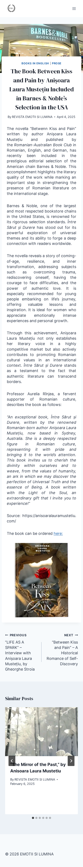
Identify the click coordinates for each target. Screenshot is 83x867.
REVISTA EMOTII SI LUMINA (32, 117)
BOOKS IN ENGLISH (35, 63)
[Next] (71, 761)
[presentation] (41, 731)
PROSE (57, 63)
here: (58, 533)
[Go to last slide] (12, 761)
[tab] (33, 818)
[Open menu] (74, 8)
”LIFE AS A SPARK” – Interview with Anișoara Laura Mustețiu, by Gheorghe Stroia (20, 652)
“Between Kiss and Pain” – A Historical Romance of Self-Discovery (62, 649)
